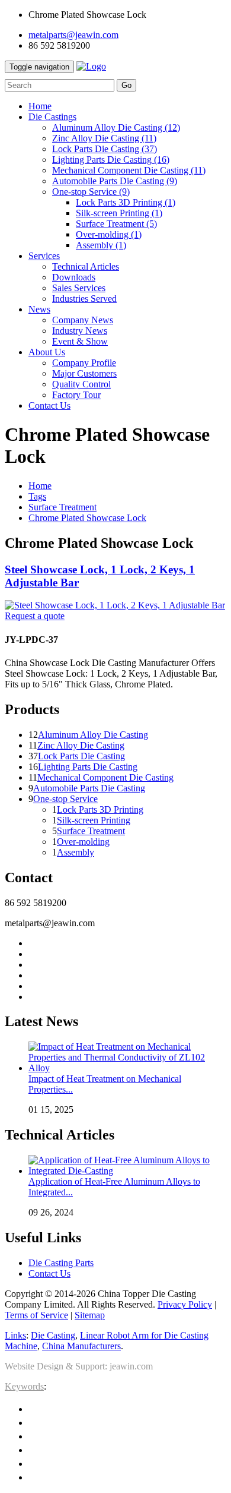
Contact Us (49, 1273)
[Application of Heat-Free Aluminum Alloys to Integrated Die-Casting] (127, 1171)
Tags (37, 496)
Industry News (79, 331)
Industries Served (84, 298)
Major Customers (84, 373)
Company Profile (84, 363)
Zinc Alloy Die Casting (104, 138)
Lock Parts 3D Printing (125, 202)
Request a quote (35, 616)
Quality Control (81, 384)
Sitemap (90, 1315)
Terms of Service (36, 1315)
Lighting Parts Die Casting (110, 159)
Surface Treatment (116, 224)
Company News (82, 320)
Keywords (24, 1386)
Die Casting (53, 1335)
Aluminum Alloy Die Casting (116, 127)
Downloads (73, 277)
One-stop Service (91, 192)
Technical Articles (85, 266)
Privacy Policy (185, 1304)
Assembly (101, 245)
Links (15, 1335)
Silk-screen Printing (119, 213)
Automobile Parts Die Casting (114, 181)
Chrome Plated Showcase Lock (87, 518)
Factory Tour (76, 395)
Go (126, 85)
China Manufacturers (81, 1346)
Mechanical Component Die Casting (129, 170)
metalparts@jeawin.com (73, 35)
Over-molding (109, 234)
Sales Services (78, 288)
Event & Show (80, 341)
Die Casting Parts (61, 1263)
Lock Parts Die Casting (104, 149)
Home (40, 486)
